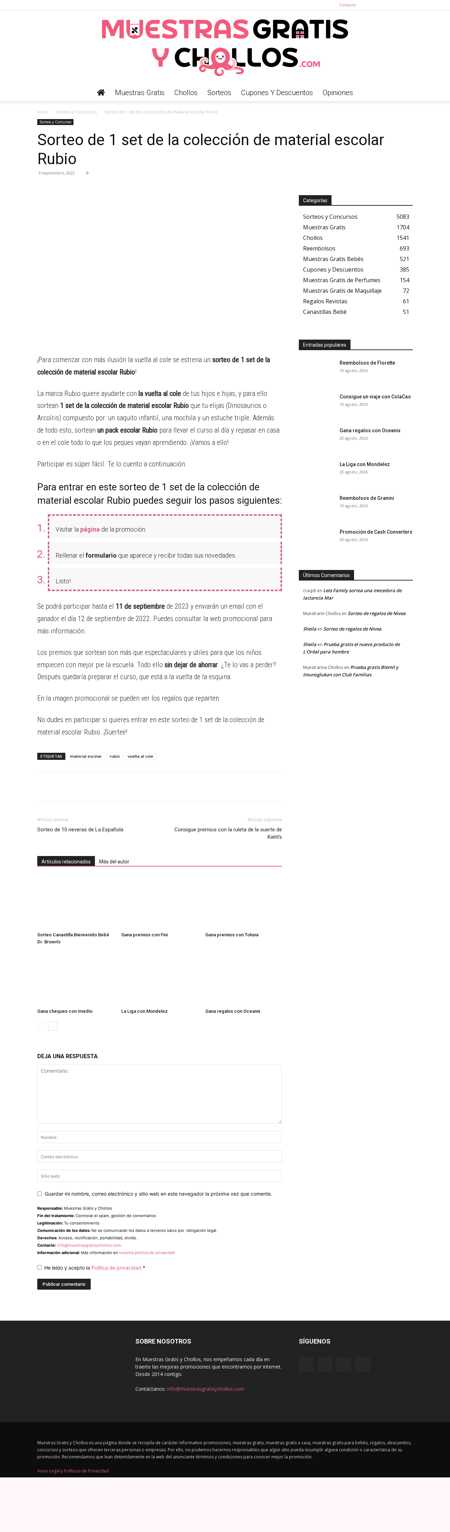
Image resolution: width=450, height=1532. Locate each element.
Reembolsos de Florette (367, 363)
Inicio (42, 112)
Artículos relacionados (66, 861)
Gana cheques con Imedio (64, 1011)
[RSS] (396, 5)
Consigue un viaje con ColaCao (375, 396)
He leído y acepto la (94, 1268)
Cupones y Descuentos (277, 92)
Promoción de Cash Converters (376, 532)
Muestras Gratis (140, 92)
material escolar (86, 756)
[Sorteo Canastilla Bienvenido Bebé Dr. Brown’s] (75, 902)
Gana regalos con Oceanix (233, 1011)
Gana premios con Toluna (231, 934)
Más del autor (114, 861)
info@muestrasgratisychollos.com (89, 1245)
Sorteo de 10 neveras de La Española (80, 829)
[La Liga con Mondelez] (159, 979)
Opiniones (338, 92)
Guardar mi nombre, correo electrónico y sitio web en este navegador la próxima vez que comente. (158, 1194)
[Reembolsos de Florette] (316, 371)
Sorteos (219, 92)
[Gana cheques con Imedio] (75, 979)
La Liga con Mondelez (144, 1011)
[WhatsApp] (44, 189)
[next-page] (53, 1026)
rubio (115, 756)
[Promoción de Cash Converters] (316, 540)
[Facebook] (372, 5)
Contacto (347, 4)
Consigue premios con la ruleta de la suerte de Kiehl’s (228, 833)
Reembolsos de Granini (367, 498)
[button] (404, 93)
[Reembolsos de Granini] (316, 507)
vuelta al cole (140, 756)
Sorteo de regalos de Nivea (377, 613)
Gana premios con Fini (144, 934)
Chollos (186, 92)
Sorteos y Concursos (76, 112)
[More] (109, 189)
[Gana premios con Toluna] (243, 902)
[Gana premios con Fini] (159, 902)
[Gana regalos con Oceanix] (243, 979)
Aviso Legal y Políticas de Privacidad (73, 1471)
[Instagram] (384, 5)
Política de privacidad (117, 1268)
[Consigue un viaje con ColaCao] (316, 405)
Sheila (309, 629)
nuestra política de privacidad (147, 1252)
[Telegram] (60, 189)
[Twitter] (407, 5)
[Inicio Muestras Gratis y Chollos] (101, 92)
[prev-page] (41, 1026)
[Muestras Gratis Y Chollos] (225, 47)
